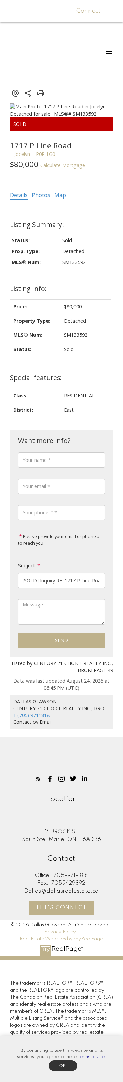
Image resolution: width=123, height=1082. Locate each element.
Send (61, 640)
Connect (88, 11)
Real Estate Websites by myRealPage (61, 939)
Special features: (36, 377)
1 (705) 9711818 (31, 715)
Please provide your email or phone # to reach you (59, 539)
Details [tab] (19, 195)
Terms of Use (91, 1057)
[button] (38, 779)
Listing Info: (28, 288)
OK (62, 1065)
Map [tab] (60, 195)
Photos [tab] (41, 195)
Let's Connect (62, 908)
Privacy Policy (60, 932)
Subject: (27, 565)
